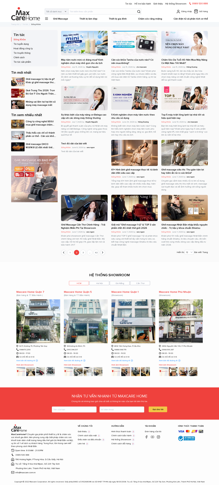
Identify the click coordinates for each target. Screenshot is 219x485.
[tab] (79, 283)
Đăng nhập (186, 11)
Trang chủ (15, 24)
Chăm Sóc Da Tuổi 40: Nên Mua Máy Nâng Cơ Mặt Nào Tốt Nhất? (184, 61)
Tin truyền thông (22, 52)
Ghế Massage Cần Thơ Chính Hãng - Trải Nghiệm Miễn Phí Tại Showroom (83, 226)
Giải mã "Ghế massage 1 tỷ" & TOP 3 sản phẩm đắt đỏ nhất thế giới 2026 (133, 226)
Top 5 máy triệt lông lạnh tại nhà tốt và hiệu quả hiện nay (182, 116)
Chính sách (19, 57)
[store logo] (26, 8)
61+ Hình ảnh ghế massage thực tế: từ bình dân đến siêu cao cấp (134, 171)
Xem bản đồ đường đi (25, 360)
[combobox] (93, 11)
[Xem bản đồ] (20, 371)
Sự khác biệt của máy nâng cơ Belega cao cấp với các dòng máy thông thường (83, 116)
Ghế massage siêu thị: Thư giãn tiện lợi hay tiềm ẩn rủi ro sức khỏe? (182, 171)
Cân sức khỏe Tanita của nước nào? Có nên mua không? (132, 61)
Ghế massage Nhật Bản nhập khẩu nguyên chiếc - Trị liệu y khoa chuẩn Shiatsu (184, 226)
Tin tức (25, 24)
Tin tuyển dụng (21, 44)
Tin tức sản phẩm (22, 61)
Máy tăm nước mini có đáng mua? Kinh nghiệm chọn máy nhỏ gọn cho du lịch (82, 61)
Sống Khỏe (20, 39)
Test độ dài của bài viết (74, 143)
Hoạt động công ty (23, 48)
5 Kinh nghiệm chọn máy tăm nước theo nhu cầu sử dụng (133, 116)
